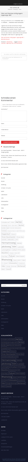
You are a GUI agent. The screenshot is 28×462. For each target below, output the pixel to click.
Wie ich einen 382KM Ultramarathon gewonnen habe (14, 164)
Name (2, 123)
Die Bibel (3, 430)
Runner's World (17, 260)
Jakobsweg (6, 246)
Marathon (5, 253)
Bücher (3, 181)
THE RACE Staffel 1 (5, 416)
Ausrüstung (4, 225)
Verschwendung (18, 43)
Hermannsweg (9, 242)
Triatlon (23, 260)
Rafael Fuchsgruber (20, 256)
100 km (12, 222)
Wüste (3, 269)
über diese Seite (5, 450)
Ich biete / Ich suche (6, 188)
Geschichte (4, 239)
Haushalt (3, 43)
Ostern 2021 (17, 253)
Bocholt (3, 178)
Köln (14, 246)
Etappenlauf (6, 234)
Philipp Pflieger (4, 256)
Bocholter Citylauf (5, 228)
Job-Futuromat (4, 167)
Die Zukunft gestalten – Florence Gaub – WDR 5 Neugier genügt (12, 151)
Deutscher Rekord (11, 231)
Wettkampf (21, 266)
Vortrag (8, 266)
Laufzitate (3, 440)
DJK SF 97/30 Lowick (20, 231)
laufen (2, 191)
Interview (19, 243)
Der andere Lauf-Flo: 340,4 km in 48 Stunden (15, 54)
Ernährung (3, 184)
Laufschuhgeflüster (6, 250)
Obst (12, 43)
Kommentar (4, 109)
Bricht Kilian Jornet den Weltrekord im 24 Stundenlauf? (12, 58)
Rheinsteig (7, 259)
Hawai (17, 239)
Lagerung (8, 43)
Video (2, 208)
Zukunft (8, 269)
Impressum (4, 433)
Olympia (11, 253)
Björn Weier (14, 225)
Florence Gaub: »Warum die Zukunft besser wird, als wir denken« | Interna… (13, 156)
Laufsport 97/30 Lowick (18, 250)
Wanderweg (13, 266)
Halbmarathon (11, 239)
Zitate (2, 211)
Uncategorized (4, 204)
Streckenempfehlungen (6, 447)
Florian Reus (20, 237)
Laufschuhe (20, 247)
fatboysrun (14, 234)
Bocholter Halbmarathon (16, 228)
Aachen (19, 222)
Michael (5, 22)
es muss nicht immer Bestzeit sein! (9, 160)
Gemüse (20, 41)
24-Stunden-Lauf (5, 222)
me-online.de (14, 8)
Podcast (12, 256)
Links (2, 198)
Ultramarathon (4, 201)
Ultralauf (5, 263)
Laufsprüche (4, 420)
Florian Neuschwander (8, 237)
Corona (4, 231)
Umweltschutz (22, 263)
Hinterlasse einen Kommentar (16, 22)
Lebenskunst (9, 41)
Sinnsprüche (4, 443)
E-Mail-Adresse (4, 129)
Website (3, 135)
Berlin (9, 225)
